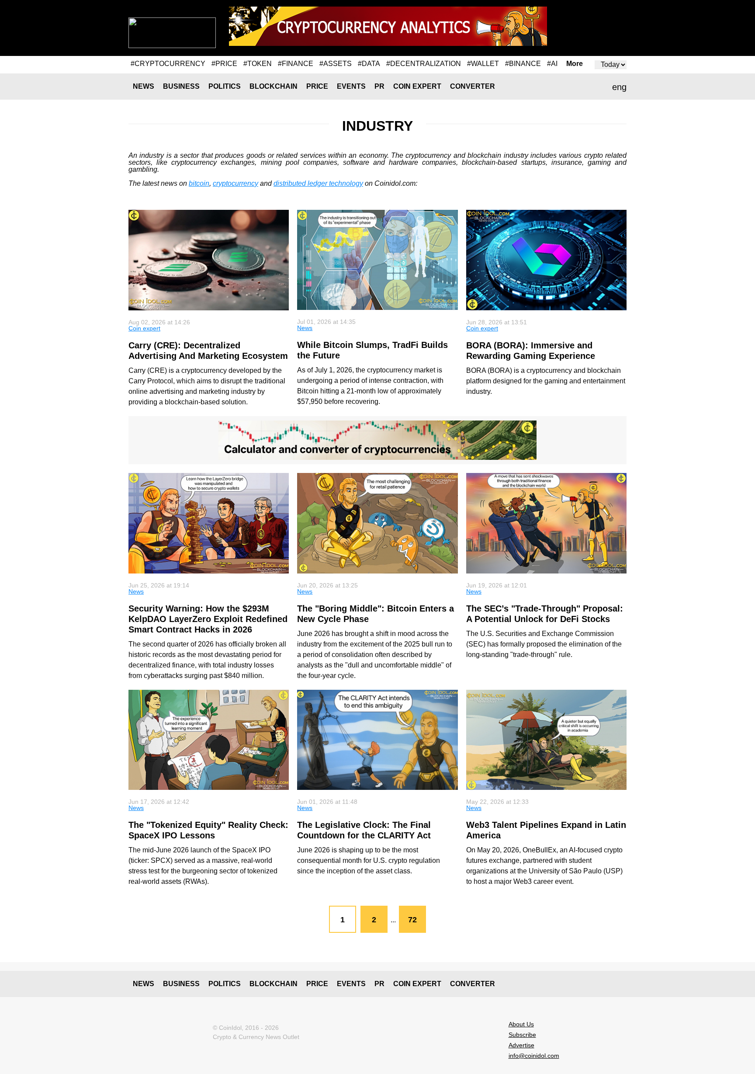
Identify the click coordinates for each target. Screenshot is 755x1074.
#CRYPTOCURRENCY (168, 63)
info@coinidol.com (534, 1055)
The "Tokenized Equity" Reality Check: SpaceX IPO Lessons (208, 830)
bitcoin (199, 183)
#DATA (369, 63)
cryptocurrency (235, 183)
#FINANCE (295, 63)
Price (317, 86)
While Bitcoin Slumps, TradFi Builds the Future (372, 350)
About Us (521, 1024)
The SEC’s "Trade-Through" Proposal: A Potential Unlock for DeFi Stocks (544, 614)
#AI (552, 63)
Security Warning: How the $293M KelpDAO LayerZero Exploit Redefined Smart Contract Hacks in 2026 (207, 619)
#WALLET (483, 63)
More (574, 63)
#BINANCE (523, 63)
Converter (472, 86)
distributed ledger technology (318, 183)
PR (379, 86)
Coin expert (417, 86)
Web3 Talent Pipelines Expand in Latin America (546, 830)
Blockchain (273, 86)
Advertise (521, 1045)
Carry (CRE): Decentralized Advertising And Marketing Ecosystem (208, 351)
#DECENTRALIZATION (423, 63)
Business (181, 86)
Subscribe (522, 1034)
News (143, 86)
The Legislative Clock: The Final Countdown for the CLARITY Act (364, 830)
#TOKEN (257, 63)
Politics (224, 86)
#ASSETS (335, 63)
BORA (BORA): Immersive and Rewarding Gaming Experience (530, 351)
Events (351, 86)
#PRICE (224, 63)
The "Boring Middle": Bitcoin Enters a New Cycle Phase (375, 614)
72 (412, 919)
